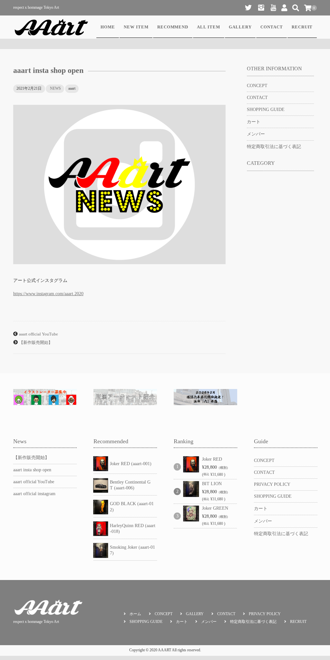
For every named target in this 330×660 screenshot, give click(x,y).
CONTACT (271, 27)
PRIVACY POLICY (272, 484)
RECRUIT (302, 27)
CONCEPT (257, 85)
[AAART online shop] (51, 27)
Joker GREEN (215, 508)
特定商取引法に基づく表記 (274, 146)
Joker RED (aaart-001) (130, 463)
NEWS (55, 88)
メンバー (256, 134)
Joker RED (212, 459)
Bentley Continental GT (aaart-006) (130, 485)
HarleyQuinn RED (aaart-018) (132, 528)
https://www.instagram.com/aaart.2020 (48, 293)
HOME (108, 27)
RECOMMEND (173, 27)
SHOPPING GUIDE (266, 109)
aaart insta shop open (32, 469)
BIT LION (212, 483)
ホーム (135, 614)
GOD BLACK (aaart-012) (132, 506)
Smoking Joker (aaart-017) (132, 550)
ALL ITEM (208, 27)
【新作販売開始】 (36, 342)
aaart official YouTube (38, 334)
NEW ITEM (136, 27)
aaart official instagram (34, 493)
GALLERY (240, 27)
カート (253, 121)
